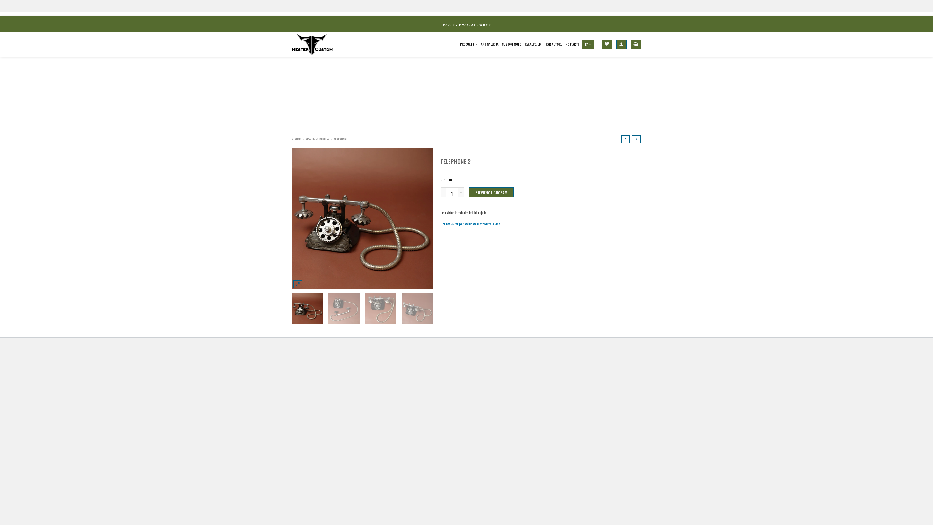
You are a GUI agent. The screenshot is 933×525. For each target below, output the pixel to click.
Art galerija (490, 44)
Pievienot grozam (491, 193)
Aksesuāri (340, 139)
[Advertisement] (466, 93)
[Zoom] (297, 284)
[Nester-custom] (316, 44)
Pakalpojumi (534, 44)
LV (586, 44)
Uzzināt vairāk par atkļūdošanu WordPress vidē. (471, 223)
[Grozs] (636, 44)
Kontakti (572, 44)
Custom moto (511, 44)
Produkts (467, 44)
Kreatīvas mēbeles (317, 139)
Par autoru (554, 44)
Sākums (297, 139)
